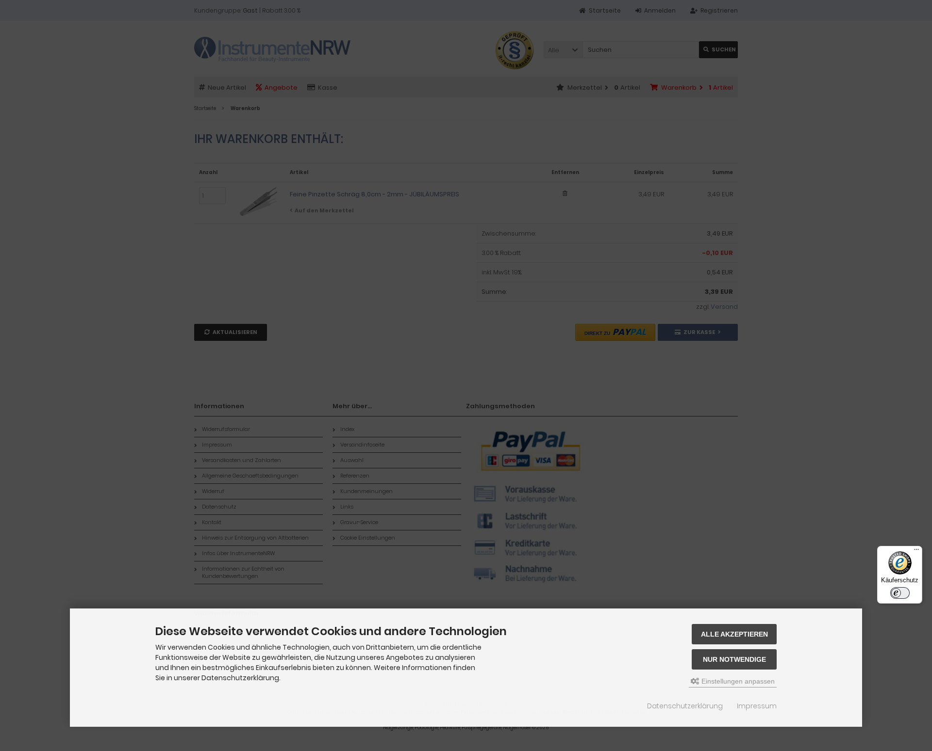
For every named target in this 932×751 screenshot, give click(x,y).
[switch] (900, 593)
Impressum (757, 706)
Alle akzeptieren (734, 634)
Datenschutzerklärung (685, 706)
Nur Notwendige (734, 659)
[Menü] (916, 552)
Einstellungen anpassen (737, 681)
